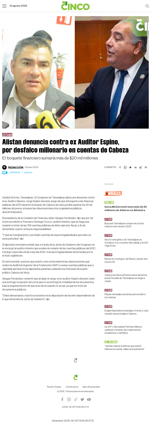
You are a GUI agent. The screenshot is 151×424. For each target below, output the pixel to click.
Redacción (15, 167)
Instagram (69, 399)
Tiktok (75, 399)
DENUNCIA (15, 173)
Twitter (82, 399)
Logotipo (75, 5)
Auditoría (28, 173)
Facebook (62, 399)
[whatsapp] (125, 167)
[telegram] (140, 167)
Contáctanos (72, 387)
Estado (7, 135)
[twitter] (130, 167)
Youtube (89, 399)
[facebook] (120, 167)
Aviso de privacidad (91, 387)
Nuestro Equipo (54, 387)
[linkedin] (135, 167)
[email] (146, 167)
